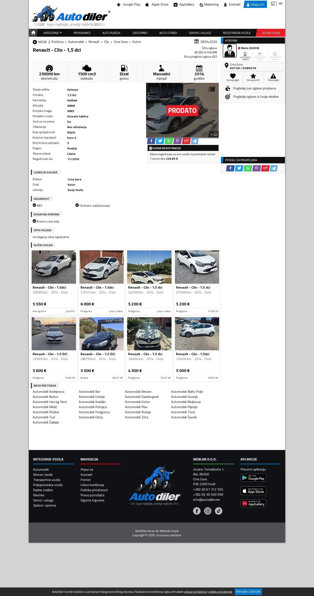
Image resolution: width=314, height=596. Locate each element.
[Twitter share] (160, 141)
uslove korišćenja (195, 592)
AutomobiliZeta (136, 417)
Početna (57, 41)
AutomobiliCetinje (92, 396)
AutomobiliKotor (137, 401)
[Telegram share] (195, 141)
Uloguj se (257, 4)
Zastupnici (139, 33)
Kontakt (235, 4)
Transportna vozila (46, 479)
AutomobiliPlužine (46, 412)
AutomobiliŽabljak (46, 422)
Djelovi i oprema (44, 505)
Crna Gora (121, 41)
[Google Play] (253, 478)
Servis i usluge (43, 500)
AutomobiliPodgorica (94, 412)
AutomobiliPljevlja (184, 406)
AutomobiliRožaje (138, 412)
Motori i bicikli (43, 474)
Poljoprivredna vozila (48, 484)
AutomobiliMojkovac (186, 401)
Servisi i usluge (200, 33)
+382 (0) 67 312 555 (208, 489)
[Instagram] (207, 511)
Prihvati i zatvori (248, 591)
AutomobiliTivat (183, 412)
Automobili (76, 41)
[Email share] (186, 141)
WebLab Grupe (169, 531)
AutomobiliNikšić (45, 406)
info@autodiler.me (206, 499)
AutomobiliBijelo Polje (187, 391)
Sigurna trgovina (92, 500)
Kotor (136, 41)
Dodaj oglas (271, 33)
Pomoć (86, 479)
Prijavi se (87, 469)
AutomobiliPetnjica (93, 406)
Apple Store (159, 4)
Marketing (211, 4)
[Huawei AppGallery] (253, 504)
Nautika (38, 495)
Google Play (130, 4)
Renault (94, 41)
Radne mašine (43, 489)
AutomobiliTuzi (44, 417)
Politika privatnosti (94, 489)
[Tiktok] (218, 511)
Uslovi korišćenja (92, 484)
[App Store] (253, 491)
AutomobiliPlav (136, 406)
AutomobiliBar (89, 391)
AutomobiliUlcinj (91, 417)
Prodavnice (82, 33)
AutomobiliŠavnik (184, 417)
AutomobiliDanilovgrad (141, 396)
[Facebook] (197, 511)
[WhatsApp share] (168, 141)
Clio (106, 41)
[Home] (32, 33)
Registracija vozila (236, 33)
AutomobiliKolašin (92, 401)
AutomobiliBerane (138, 391)
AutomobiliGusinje (184, 396)
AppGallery (186, 4)
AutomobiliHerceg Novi (50, 401)
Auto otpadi (168, 33)
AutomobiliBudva (45, 396)
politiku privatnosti (220, 592)
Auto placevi (111, 33)
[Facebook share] (151, 141)
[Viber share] (177, 141)
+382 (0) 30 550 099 (208, 494)
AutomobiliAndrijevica (48, 391)
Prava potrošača (92, 495)
